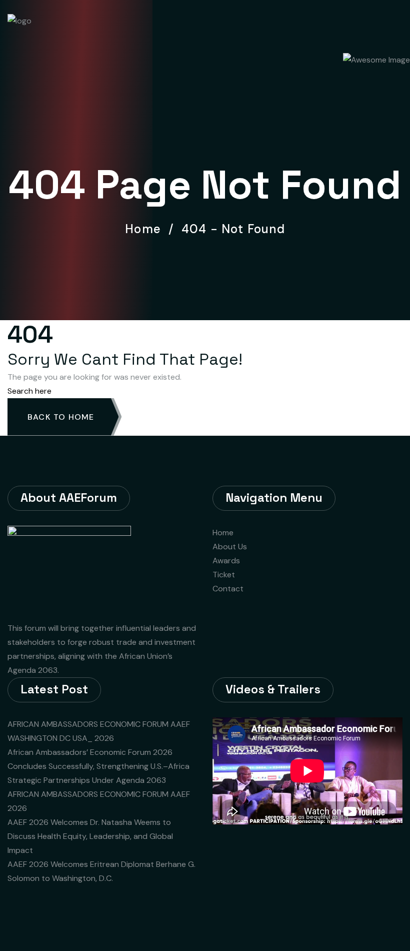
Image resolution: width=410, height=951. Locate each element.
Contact (228, 588)
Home (146, 229)
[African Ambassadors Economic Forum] (52, 24)
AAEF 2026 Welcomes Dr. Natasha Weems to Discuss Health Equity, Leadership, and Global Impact (90, 836)
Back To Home (61, 417)
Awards (226, 560)
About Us (229, 546)
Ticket (223, 574)
